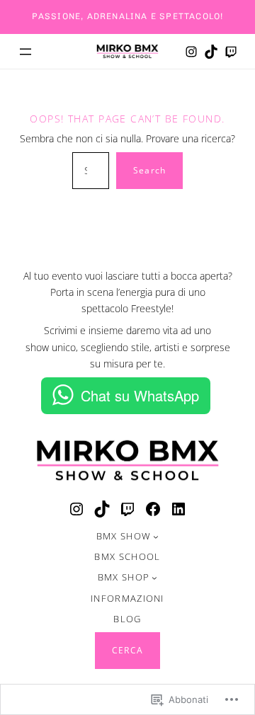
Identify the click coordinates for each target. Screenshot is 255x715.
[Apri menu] (25, 51)
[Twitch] (231, 52)
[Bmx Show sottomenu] (156, 536)
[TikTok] (211, 52)
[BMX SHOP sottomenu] (154, 577)
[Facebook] (153, 508)
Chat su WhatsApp (140, 395)
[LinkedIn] (178, 508)
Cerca (127, 650)
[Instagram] (191, 52)
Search (149, 170)
